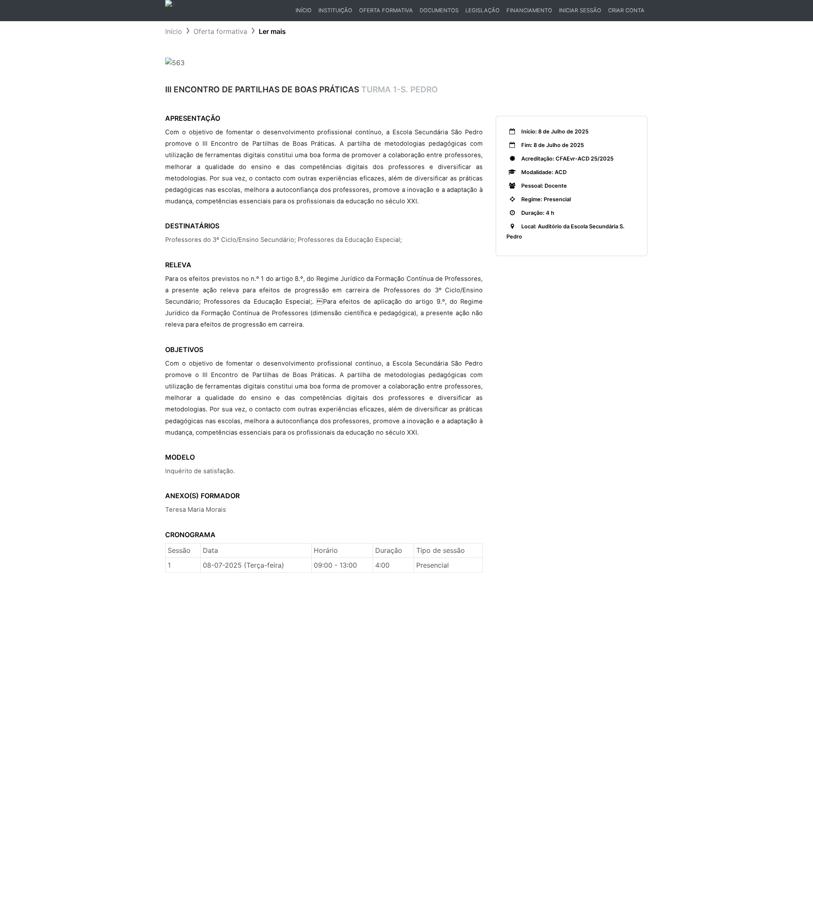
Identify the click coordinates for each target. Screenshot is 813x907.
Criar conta (626, 10)
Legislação (482, 10)
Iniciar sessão (580, 10)
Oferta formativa (220, 31)
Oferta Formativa (386, 10)
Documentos (439, 10)
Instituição (335, 10)
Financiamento (529, 10)
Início (305, 12)
